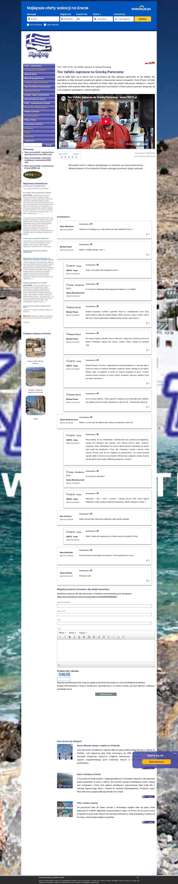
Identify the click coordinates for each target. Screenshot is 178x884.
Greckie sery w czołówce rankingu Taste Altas (37, 306)
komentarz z (85, 224)
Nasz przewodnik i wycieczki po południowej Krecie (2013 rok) (39, 153)
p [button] (59, 664)
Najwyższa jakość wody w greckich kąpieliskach (35, 251)
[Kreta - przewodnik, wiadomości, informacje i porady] (38, 46)
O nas (27, 132)
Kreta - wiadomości (33, 66)
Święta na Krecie (31, 112)
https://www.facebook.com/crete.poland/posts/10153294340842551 (87, 597)
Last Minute (53, 25)
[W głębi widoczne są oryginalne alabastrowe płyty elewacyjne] (35, 357)
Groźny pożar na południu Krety (34, 186)
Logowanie (29, 141)
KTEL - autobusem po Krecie (37, 103)
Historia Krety (30, 74)
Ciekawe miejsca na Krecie (36, 82)
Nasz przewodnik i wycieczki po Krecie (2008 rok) (39, 167)
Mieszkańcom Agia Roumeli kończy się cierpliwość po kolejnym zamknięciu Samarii (38, 259)
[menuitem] (62, 633)
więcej (150, 797)
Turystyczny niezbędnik (35, 70)
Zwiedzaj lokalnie (32, 91)
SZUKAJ (143, 19)
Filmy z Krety (30, 120)
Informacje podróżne (33, 124)
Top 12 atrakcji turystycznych (37, 87)
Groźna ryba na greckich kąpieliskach (36, 238)
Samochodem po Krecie (35, 99)
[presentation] (62, 632)
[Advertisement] (106, 46)
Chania (35, 419)
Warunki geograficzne (34, 78)
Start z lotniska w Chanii (89, 774)
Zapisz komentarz (106, 694)
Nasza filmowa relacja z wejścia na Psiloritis (98, 745)
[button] (59, 637)
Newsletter (29, 136)
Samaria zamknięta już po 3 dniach (35, 282)
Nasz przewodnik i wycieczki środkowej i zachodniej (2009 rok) (37, 160)
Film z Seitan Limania (87, 803)
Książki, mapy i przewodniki (36, 95)
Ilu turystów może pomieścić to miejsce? (37, 192)
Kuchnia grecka (31, 116)
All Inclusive (36, 25)
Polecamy (28, 128)
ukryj (175, 753)
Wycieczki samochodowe (35, 107)
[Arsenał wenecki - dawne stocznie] (35, 414)
